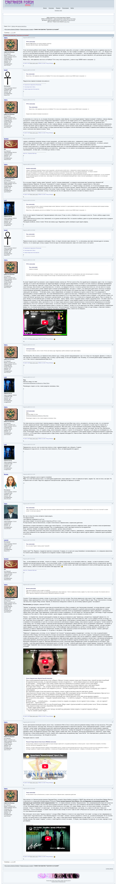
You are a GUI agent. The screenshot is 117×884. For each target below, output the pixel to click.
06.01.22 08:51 (31, 164)
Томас (5, 503)
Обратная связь (62, 881)
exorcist (6, 540)
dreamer (6, 138)
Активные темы (58, 10)
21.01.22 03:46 (31, 722)
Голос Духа (66, 21)
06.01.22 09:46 (31, 230)
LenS (5, 200)
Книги (53, 880)
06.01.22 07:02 (31, 99)
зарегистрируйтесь (22, 26)
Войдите (13, 26)
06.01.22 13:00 (31, 474)
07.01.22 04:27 (31, 503)
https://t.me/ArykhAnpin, (35, 735)
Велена (6, 474)
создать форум (109, 868)
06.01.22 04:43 (31, 37)
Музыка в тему (29, 824)
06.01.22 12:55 (31, 444)
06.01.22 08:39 (31, 138)
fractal (5, 70)
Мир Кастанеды (67, 880)
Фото (56, 880)
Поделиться (25, 37)
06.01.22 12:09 (31, 259)
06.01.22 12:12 (31, 344)
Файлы (62, 880)
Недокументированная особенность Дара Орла (36, 383)
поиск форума (71, 20)
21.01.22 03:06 (31, 584)
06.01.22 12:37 (31, 377)
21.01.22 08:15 (31, 788)
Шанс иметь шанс (34, 63)
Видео (59, 880)
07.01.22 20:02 (31, 558)
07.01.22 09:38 (31, 540)
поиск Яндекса (63, 20)
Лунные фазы (49, 880)
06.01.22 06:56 (31, 70)
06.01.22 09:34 (31, 200)
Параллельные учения (26, 29)
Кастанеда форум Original (12, 29)
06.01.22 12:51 (31, 407)
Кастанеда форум (55, 881)
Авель (5, 37)
